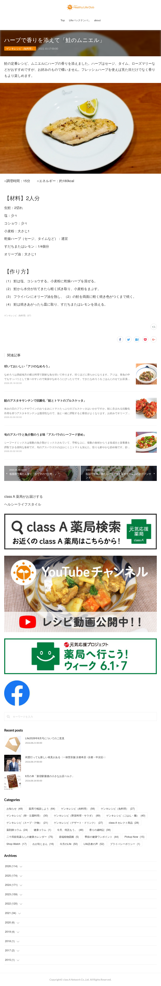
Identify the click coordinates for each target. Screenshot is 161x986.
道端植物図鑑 (69, 836)
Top (63, 20)
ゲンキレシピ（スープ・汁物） (27, 822)
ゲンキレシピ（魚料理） (20, 48)
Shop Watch (16, 844)
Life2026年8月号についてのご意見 (44, 738)
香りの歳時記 (100, 829)
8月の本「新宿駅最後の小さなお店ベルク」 (49, 776)
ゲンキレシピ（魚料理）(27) (17, 315)
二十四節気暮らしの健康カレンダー (29, 836)
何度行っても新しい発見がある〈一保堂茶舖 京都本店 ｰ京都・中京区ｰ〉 (66, 757)
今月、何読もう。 (70, 829)
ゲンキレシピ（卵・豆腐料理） (27, 815)
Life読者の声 (94, 844)
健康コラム (42, 829)
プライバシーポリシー (125, 844)
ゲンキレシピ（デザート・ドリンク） (78, 822)
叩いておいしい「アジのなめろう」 (27, 366)
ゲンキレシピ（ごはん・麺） (125, 815)
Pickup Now (134, 836)
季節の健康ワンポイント (102, 836)
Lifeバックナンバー (80, 20)
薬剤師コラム (17, 829)
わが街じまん (43, 844)
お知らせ (14, 808)
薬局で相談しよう (42, 808)
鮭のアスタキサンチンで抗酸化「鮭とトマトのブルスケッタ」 (45, 400)
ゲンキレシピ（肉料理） (78, 808)
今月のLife (69, 844)
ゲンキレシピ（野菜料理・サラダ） (77, 815)
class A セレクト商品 (124, 822)
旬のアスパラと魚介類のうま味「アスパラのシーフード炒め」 (45, 434)
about (97, 20)
